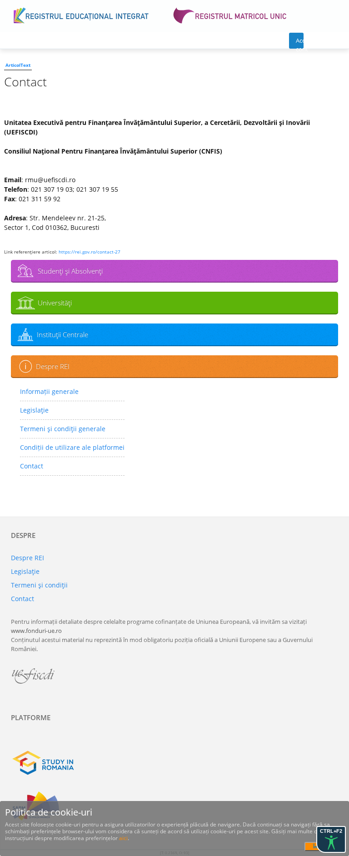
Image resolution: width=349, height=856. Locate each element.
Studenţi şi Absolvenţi (70, 270)
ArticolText (17, 65)
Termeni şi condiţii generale (62, 428)
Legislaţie (34, 410)
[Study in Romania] (174, 762)
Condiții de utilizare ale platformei (72, 447)
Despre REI (53, 366)
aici (123, 838)
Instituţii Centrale (62, 334)
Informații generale (49, 391)
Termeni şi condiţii (39, 585)
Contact (31, 466)
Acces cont (300, 42)
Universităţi (55, 302)
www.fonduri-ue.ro (36, 631)
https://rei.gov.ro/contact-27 (89, 252)
